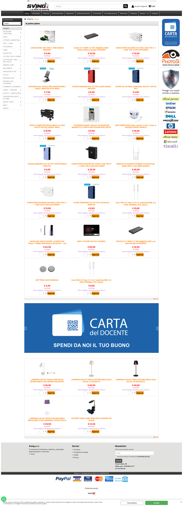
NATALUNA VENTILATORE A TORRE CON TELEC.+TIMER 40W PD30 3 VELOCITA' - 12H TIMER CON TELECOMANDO (47, 243)
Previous (25, 328)
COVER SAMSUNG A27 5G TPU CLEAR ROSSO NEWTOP (91, 87)
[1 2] (43, 61)
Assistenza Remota (83, 13)
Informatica (36, 13)
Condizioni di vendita (80, 452)
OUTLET (6, 75)
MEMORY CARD (8, 65)
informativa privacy (144, 456)
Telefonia (46, 13)
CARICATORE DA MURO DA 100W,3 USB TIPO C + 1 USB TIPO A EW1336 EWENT (91, 165)
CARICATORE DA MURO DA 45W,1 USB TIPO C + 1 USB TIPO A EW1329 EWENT (136, 49)
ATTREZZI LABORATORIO (11, 40)
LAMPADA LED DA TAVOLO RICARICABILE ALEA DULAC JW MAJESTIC (136, 381)
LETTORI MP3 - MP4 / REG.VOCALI (10, 61)
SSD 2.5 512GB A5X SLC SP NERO (91, 241)
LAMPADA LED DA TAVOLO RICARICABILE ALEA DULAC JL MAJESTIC (91, 381)
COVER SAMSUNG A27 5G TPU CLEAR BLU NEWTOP (91, 204)
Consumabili (97, 13)
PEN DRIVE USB (8, 78)
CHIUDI (181, 502)
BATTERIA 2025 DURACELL (47, 280)
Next (157, 328)
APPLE (5, 37)
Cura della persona (110, 13)
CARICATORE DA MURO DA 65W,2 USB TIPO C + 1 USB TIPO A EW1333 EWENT (47, 204)
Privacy (76, 457)
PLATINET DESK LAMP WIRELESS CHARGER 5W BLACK (91, 419)
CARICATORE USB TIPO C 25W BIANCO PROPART (47, 49)
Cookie (75, 455)
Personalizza (132, 503)
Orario (32, 454)
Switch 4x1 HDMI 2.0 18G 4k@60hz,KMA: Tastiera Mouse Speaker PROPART (91, 49)
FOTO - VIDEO (8, 43)
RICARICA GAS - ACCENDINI (8, 82)
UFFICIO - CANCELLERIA (11, 93)
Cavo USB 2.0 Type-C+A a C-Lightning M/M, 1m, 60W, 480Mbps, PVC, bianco (91, 281)
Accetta (156, 503)
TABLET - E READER (10, 90)
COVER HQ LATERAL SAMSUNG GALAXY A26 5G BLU (135, 87)
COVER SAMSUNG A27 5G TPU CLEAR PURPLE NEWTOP (47, 165)
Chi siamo (76, 449)
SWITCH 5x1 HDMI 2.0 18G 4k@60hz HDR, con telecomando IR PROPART (135, 242)
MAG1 (5, 105)
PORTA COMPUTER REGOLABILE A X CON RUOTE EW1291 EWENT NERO (47, 126)
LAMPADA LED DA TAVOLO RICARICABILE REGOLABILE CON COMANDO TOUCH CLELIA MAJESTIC (47, 420)
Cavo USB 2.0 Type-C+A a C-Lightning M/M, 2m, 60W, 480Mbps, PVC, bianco (136, 204)
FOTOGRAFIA (7, 47)
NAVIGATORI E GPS (9, 71)
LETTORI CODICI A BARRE (12, 56)
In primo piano (33, 23)
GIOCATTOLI (7, 53)
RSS (156, 299)
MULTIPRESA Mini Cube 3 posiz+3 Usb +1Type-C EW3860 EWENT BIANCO (135, 126)
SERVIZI (5, 108)
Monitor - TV (144, 13)
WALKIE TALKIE (8, 102)
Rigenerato (70, 13)
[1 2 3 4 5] (43, 216)
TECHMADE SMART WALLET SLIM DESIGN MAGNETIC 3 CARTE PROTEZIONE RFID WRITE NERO (91, 127)
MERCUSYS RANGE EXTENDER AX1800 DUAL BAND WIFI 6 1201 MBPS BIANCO (135, 165)
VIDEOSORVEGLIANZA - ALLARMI (11, 97)
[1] (88, 61)
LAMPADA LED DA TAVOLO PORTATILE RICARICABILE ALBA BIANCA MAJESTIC (47, 381)
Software (155, 13)
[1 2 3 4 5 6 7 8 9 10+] (132, 61)
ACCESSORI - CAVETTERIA (7, 32)
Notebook (133, 13)
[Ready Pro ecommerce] (91, 493)
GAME (5, 50)
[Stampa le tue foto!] (171, 67)
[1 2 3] (88, 255)
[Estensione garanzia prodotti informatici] (171, 95)
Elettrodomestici (57, 13)
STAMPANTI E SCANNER (11, 86)
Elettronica (123, 13)
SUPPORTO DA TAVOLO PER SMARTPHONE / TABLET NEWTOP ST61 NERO (47, 87)
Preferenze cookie (91, 488)
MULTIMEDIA (7, 68)
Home (27, 13)
